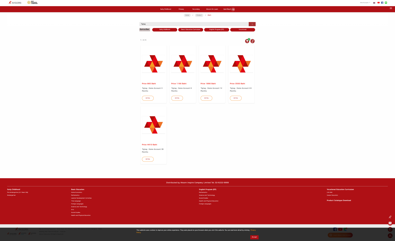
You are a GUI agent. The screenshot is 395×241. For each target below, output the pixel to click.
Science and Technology (79, 207)
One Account (364, 2)
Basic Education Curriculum (190, 29)
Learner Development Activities (81, 198)
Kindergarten (11, 195)
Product (199, 15)
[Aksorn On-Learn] (390, 223)
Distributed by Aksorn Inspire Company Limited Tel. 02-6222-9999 (197, 183)
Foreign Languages (77, 204)
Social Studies (75, 212)
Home (187, 15)
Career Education (332, 195)
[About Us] (390, 217)
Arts (72, 209)
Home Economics (76, 192)
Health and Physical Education (81, 215)
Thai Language (76, 201)
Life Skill (329, 192)
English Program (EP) (216, 29)
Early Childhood (13, 190)
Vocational (242, 29)
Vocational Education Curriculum (340, 190)
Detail (148, 98)
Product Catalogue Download (339, 201)
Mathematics (75, 195)
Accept (254, 237)
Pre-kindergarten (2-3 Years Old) (17, 192)
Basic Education (77, 190)
